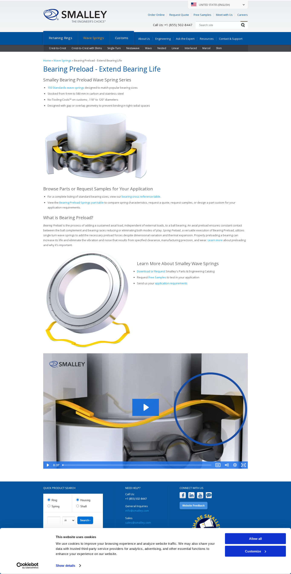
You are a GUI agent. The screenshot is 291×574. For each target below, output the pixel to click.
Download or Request (151, 271)
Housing (85, 500)
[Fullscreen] (243, 465)
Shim (219, 48)
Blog (209, 495)
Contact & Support (230, 39)
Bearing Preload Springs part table (81, 202)
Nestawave (133, 48)
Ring (54, 500)
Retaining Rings (60, 38)
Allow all (255, 538)
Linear (175, 48)
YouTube (200, 495)
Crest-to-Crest (57, 48)
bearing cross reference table (141, 196)
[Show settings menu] (235, 465)
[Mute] (226, 465)
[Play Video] (47, 465)
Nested (161, 48)
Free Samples (202, 15)
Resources (207, 39)
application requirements (171, 283)
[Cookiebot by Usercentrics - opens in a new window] (27, 565)
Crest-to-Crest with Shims (87, 48)
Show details (65, 565)
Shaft (83, 506)
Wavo (148, 48)
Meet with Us (224, 15)
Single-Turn (114, 48)
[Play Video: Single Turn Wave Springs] (145, 407)
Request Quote (179, 15)
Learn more (215, 240)
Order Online (156, 15)
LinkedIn (191, 495)
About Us (144, 39)
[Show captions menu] (218, 465)
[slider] (137, 465)
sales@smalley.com (138, 522)
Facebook (182, 495)
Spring (55, 506)
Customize (253, 551)
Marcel (206, 48)
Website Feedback (193, 505)
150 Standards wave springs (66, 88)
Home (47, 60)
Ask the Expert (185, 39)
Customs (121, 38)
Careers (242, 15)
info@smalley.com (137, 510)
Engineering (163, 39)
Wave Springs (93, 38)
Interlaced (191, 48)
